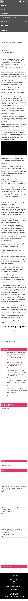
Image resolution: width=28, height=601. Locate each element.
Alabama (15, 82)
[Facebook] (2, 405)
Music (3, 9)
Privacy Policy (14, 579)
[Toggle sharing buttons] (7, 359)
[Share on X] (4, 50)
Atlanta (8, 82)
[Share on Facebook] (2, 50)
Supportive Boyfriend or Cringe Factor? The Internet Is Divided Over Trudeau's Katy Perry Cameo (17, 372)
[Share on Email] (6, 50)
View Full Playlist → (7, 465)
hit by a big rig (18, 84)
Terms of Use (14, 583)
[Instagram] (8, 405)
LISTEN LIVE (5, 408)
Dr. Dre (9, 240)
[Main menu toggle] (1, 1)
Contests (5, 22)
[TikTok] (14, 405)
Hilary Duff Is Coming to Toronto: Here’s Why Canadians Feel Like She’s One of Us (16, 354)
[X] (5, 405)
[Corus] (14, 594)
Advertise (14, 589)
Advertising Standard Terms (14, 586)
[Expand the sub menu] (26, 5)
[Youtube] (11, 405)
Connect (4, 26)
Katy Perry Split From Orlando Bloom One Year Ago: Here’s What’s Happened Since (17, 390)
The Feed (4, 13)
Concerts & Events (8, 17)
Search (4, 30)
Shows (3, 5)
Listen (24, 1)
